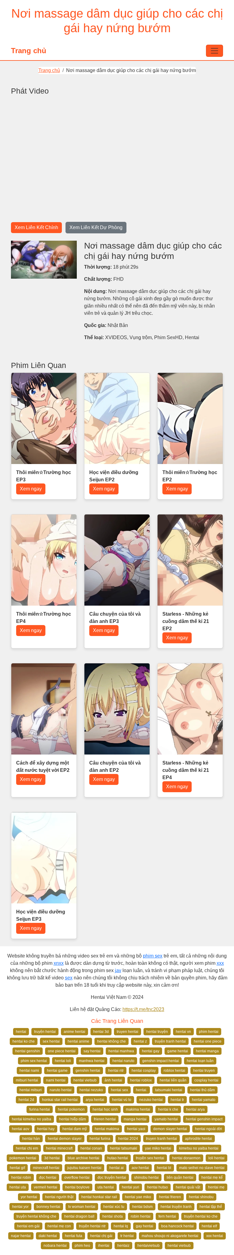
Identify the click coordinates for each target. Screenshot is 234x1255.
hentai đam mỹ (74, 1129)
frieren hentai (105, 1119)
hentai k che (168, 1109)
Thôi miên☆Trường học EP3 (43, 476)
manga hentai (135, 1119)
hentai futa (73, 1236)
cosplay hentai (206, 1080)
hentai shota (112, 1216)
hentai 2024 (128, 1138)
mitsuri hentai (27, 1080)
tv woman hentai (81, 1207)
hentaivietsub (148, 1245)
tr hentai (127, 1236)
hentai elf (209, 1226)
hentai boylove (77, 1187)
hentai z (140, 1041)
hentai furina (100, 1138)
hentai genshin (27, 1051)
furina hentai (39, 1109)
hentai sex (119, 1090)
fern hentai (167, 1216)
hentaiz (123, 1245)
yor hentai (29, 1197)
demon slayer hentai (170, 1129)
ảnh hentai (113, 1080)
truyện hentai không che (36, 1216)
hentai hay (46, 1129)
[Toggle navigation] (214, 51)
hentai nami (29, 1070)
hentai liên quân (173, 1080)
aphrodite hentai (198, 1138)
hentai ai (116, 1168)
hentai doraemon (186, 1158)
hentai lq (121, 1226)
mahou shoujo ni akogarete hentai (170, 1236)
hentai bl (164, 1168)
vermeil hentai (45, 1187)
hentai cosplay (144, 1070)
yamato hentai (166, 1119)
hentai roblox (141, 1080)
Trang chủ (28, 50)
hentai (21, 1032)
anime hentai (74, 1032)
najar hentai (21, 1236)
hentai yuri (130, 1187)
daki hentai (48, 1236)
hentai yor (20, 1207)
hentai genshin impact (204, 1119)
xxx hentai (214, 1236)
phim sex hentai (34, 1061)
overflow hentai (77, 1177)
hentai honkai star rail (99, 1197)
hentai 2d (26, 1100)
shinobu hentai (146, 1177)
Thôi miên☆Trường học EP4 (43, 617)
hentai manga (207, 1051)
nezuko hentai (151, 1100)
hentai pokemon (71, 1109)
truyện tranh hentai (170, 1041)
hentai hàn (31, 1138)
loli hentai (216, 1158)
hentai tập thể (211, 1207)
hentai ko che (23, 1041)
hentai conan (91, 1148)
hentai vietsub (85, 1080)
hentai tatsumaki (123, 1148)
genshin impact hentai (160, 1061)
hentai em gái (28, 1226)
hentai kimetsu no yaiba (31, 1119)
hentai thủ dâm (202, 1090)
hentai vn (183, 1032)
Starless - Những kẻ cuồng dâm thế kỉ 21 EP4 (185, 770)
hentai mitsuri (31, 1090)
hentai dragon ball (79, 1216)
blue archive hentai (83, 1158)
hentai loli (63, 1061)
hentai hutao (157, 1187)
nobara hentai (55, 1245)
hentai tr (177, 1100)
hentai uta (17, 1187)
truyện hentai (45, 1032)
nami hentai (56, 1080)
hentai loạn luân (200, 1061)
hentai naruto (123, 1061)
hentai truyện (157, 1032)
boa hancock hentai (177, 1226)
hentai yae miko (138, 1197)
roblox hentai (174, 1070)
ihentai (103, 1245)
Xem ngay (31, 488)
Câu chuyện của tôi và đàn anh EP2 (115, 766)
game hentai (177, 1051)
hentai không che (111, 1041)
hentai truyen (204, 1070)
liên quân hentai (180, 1177)
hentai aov (20, 1129)
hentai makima (107, 1129)
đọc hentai (47, 1177)
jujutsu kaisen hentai (84, 1168)
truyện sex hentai (150, 1158)
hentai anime (78, 1041)
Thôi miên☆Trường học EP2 (189, 476)
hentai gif (17, 1168)
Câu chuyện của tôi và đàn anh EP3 (115, 617)
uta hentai (106, 1187)
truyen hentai (127, 1032)
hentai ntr (116, 1070)
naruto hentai (61, 1090)
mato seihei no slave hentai (202, 1168)
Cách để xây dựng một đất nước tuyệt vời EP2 (42, 766)
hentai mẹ (216, 1187)
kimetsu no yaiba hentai (198, 1148)
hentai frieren (170, 1197)
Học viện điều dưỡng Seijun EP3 (40, 915)
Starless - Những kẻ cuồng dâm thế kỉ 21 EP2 (185, 621)
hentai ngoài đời (208, 1129)
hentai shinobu (201, 1197)
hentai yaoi (136, 1129)
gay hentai (144, 1226)
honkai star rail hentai (60, 1100)
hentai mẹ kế (212, 1177)
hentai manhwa (121, 1051)
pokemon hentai (22, 1158)
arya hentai (95, 1100)
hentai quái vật (188, 1187)
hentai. (141, 1090)
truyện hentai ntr (92, 1226)
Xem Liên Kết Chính (36, 227)
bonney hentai (48, 1207)
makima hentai (138, 1109)
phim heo (82, 1245)
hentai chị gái (101, 1236)
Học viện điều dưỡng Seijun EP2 (113, 476)
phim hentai (208, 1032)
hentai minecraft (59, 1148)
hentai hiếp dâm (72, 1119)
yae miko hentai (158, 1148)
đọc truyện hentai (112, 1177)
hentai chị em (27, 1148)
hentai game (57, 1070)
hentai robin (21, 1177)
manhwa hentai (92, 1061)
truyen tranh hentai (161, 1138)
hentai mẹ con (59, 1226)
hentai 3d (101, 1032)
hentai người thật (59, 1197)
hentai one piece (208, 1041)
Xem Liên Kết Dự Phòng (95, 227)
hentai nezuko (91, 1090)
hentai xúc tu (113, 1207)
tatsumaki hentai (168, 1090)
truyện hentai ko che (201, 1216)
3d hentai (52, 1158)
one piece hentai (62, 1051)
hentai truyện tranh (176, 1207)
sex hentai (51, 1041)
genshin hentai (88, 1070)
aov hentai (140, 1168)
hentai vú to (121, 1100)
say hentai (92, 1051)
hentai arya (195, 1109)
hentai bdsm (142, 1207)
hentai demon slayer (65, 1138)
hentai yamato (203, 1100)
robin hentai (141, 1216)
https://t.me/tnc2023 (143, 1009)
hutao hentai (117, 1158)
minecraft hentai (46, 1168)
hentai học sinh (105, 1109)
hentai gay (150, 1051)
